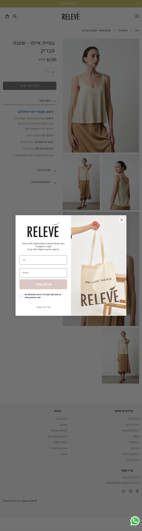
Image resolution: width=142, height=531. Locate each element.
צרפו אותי (43, 284)
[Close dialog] (122, 220)
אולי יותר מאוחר (43, 307)
